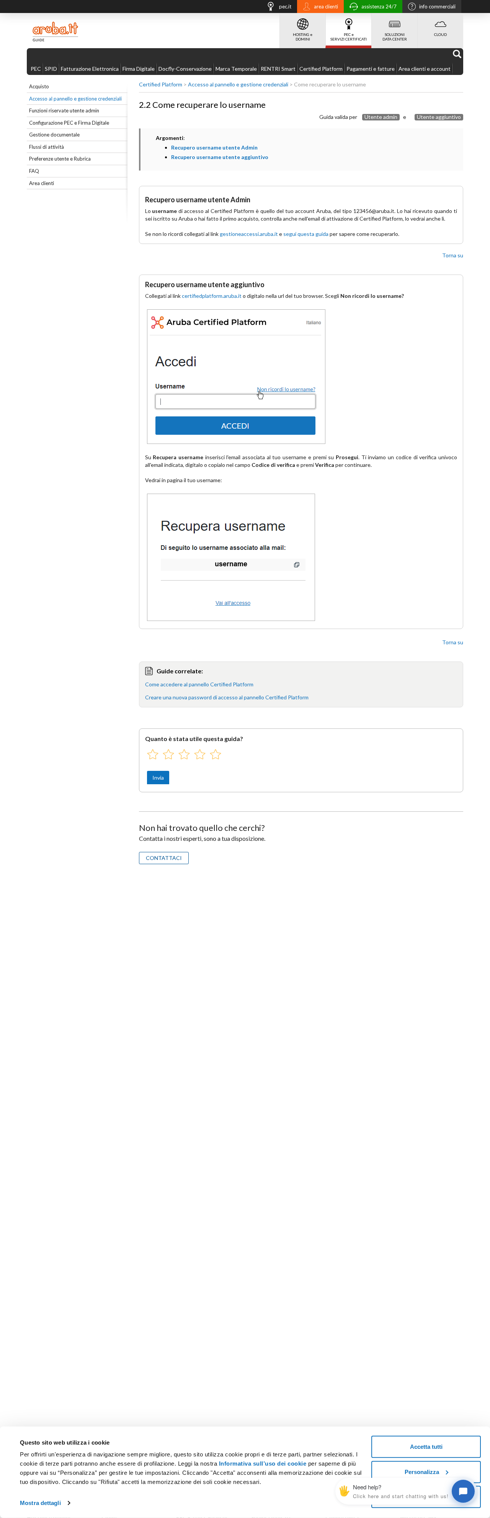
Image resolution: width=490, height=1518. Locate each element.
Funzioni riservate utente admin (64, 110)
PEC (36, 68)
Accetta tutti (426, 1446)
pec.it (285, 6)
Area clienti (41, 183)
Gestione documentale (54, 135)
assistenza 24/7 (379, 6)
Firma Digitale (138, 68)
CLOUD (440, 34)
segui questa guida (305, 234)
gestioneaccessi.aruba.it (249, 234)
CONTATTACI (164, 858)
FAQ (34, 171)
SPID (51, 68)
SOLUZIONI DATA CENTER (394, 36)
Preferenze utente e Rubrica (60, 159)
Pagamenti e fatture (370, 68)
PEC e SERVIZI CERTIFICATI (348, 36)
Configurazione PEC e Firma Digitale (69, 123)
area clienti (326, 6)
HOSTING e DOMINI (302, 36)
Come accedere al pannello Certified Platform (199, 684)
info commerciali (437, 6)
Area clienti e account (425, 68)
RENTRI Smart (278, 68)
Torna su (452, 255)
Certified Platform (321, 68)
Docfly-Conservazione (185, 68)
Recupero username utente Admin (214, 147)
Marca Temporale (236, 68)
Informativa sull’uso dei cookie (263, 1463)
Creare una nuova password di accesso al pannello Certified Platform (227, 697)
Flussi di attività (46, 147)
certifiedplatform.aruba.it (212, 296)
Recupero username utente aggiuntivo (219, 157)
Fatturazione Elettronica (90, 68)
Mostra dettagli (40, 1503)
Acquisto (39, 86)
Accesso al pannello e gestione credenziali (75, 99)
